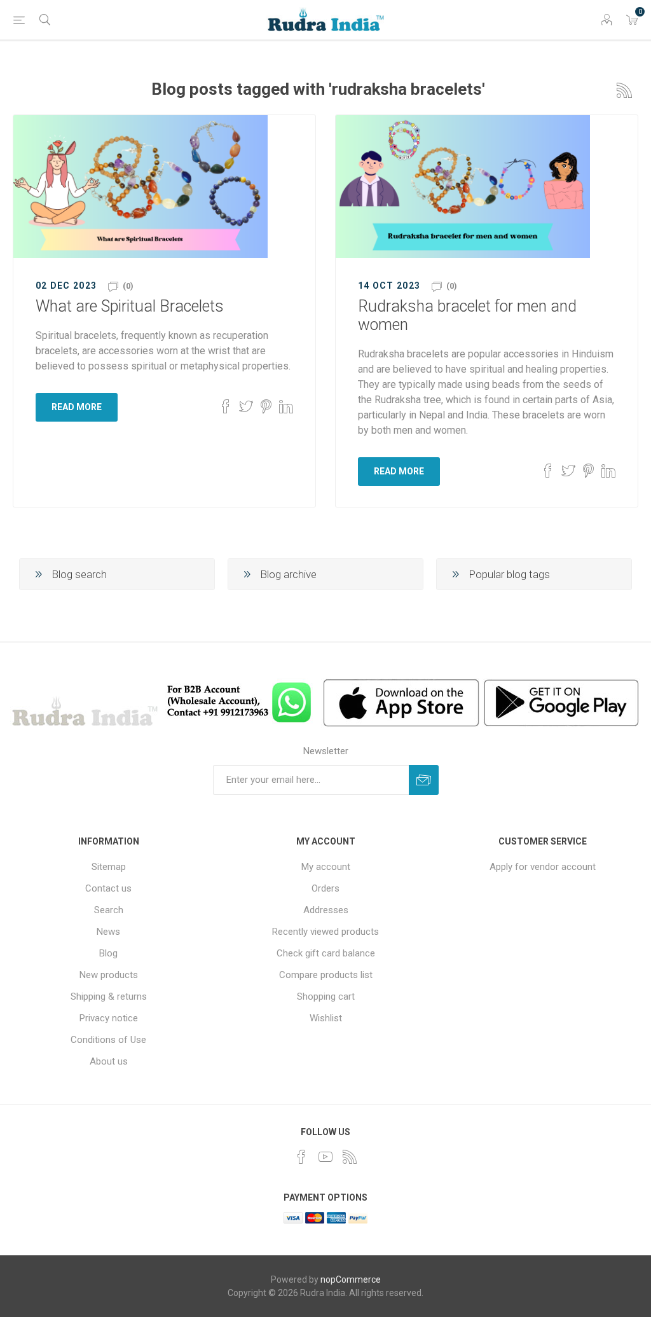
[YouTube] (325, 1157)
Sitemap (109, 866)
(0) (128, 286)
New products (108, 975)
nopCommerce (350, 1279)
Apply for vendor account (543, 866)
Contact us (108, 888)
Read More (76, 407)
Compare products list (326, 975)
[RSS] (349, 1157)
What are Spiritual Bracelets (130, 306)
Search (108, 910)
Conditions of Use (108, 1039)
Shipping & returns (109, 996)
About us (109, 1061)
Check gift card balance (326, 953)
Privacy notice (108, 1018)
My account (325, 866)
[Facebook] (301, 1157)
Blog (108, 953)
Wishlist (326, 1018)
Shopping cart (326, 996)
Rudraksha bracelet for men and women (467, 315)
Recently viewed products (325, 931)
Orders (325, 888)
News (108, 931)
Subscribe (424, 780)
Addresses (325, 910)
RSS (624, 90)
